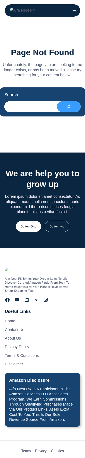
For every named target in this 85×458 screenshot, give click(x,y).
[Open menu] (74, 10)
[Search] (69, 106)
